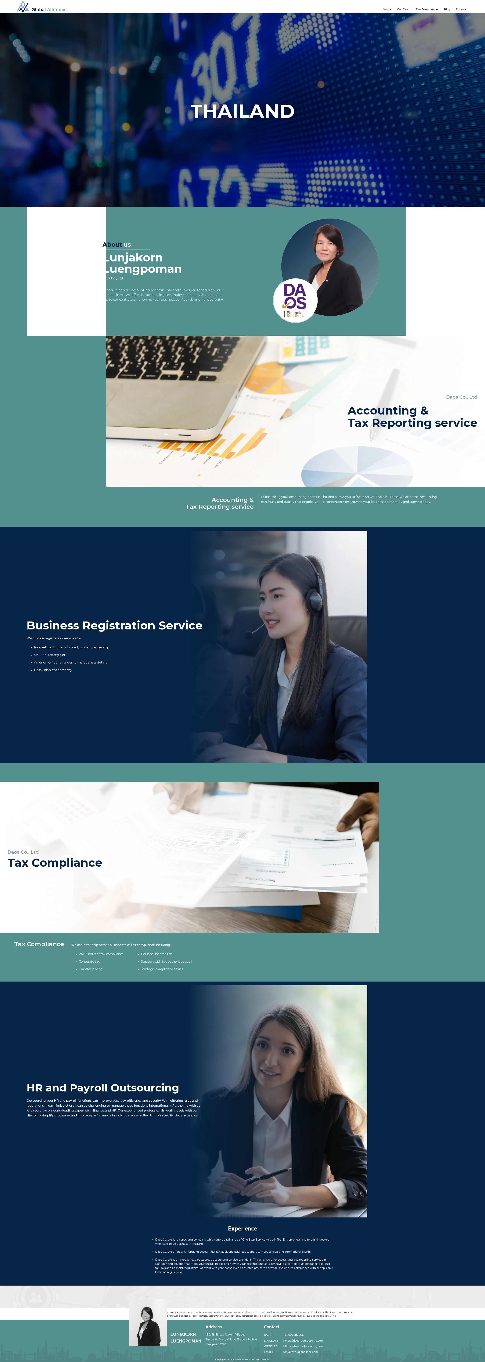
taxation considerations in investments (275, 1315)
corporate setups (198, 1315)
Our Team (403, 9)
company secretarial (242, 1315)
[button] (427, 9)
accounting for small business (319, 1312)
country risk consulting (247, 1312)
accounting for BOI (218, 1315)
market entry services (173, 1312)
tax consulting (268, 1312)
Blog (447, 9)
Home (387, 9)
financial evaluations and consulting (316, 1315)
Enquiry (461, 9)
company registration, (221, 1312)
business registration (197, 1312)
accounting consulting (289, 1312)
